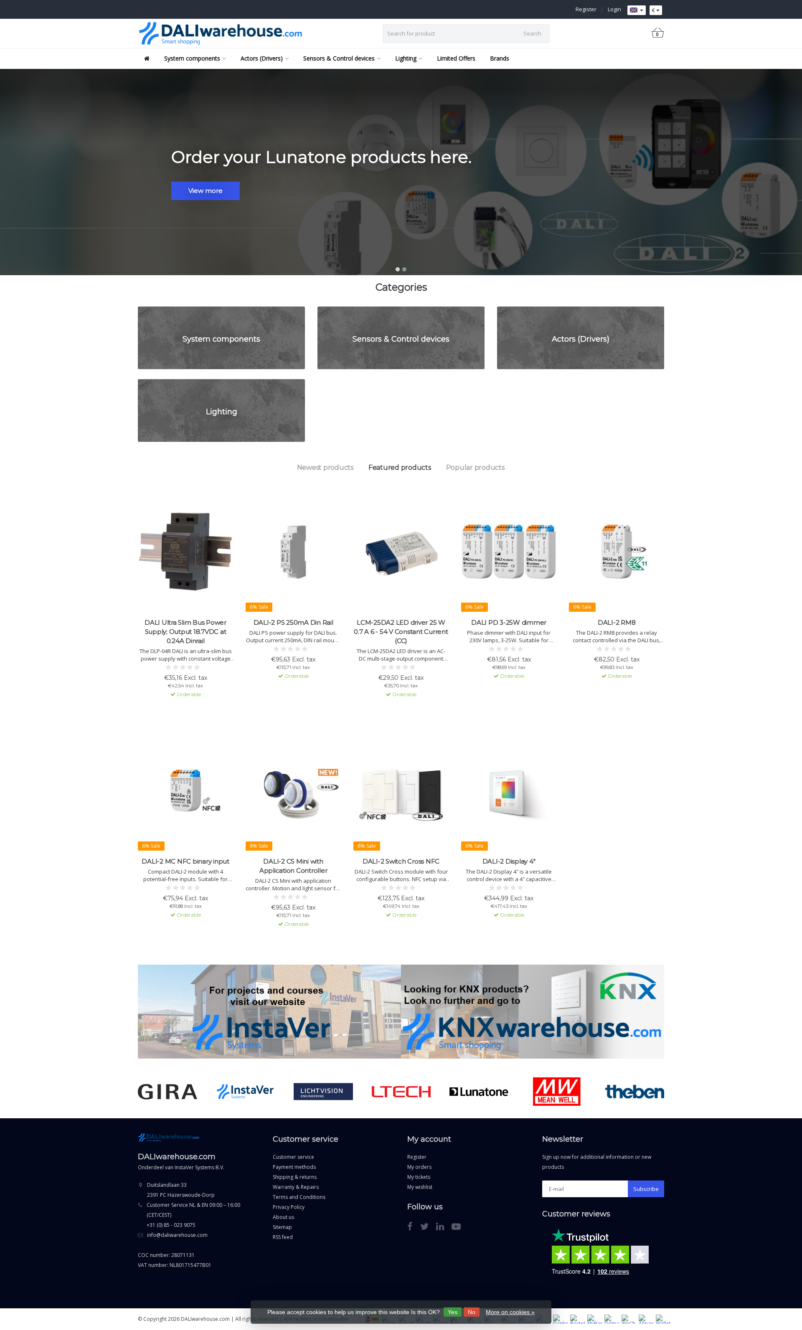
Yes (452, 1312)
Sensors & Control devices (339, 58)
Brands (499, 58)
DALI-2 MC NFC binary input (185, 861)
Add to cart (182, 709)
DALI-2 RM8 (617, 622)
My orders (419, 1166)
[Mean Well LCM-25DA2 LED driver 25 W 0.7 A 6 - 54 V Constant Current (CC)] (401, 551)
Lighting (405, 58)
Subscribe (646, 1189)
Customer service (293, 1156)
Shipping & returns (295, 1177)
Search (532, 33)
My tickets (418, 1177)
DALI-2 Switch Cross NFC (401, 861)
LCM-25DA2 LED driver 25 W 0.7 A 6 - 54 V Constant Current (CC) (401, 631)
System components (192, 58)
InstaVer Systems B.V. (199, 1167)
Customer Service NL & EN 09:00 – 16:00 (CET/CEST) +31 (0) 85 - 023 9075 (193, 1215)
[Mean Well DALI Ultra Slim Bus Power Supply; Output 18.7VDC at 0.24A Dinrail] (185, 551)
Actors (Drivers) (262, 58)
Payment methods (294, 1166)
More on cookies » (510, 1312)
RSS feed (283, 1237)
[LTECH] (401, 1091)
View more (205, 191)
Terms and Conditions (299, 1197)
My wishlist (419, 1187)
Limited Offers (456, 58)
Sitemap (282, 1227)
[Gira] (167, 1091)
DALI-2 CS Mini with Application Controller (293, 865)
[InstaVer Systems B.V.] (245, 1091)
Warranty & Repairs (296, 1187)
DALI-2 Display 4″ (509, 861)
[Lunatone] (478, 1091)
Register (586, 9)
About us (283, 1217)
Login (614, 9)
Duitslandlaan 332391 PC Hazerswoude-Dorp (181, 1189)
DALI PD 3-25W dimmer (508, 622)
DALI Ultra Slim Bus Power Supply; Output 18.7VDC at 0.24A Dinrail (185, 631)
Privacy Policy (289, 1207)
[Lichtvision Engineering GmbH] (323, 1091)
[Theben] (634, 1091)
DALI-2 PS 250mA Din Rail (293, 622)
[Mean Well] (556, 1091)
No (471, 1312)
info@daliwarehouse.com (177, 1235)
